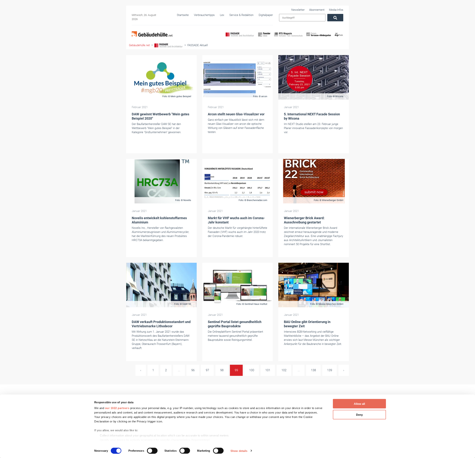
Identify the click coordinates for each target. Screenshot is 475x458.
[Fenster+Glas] (264, 37)
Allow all (359, 403)
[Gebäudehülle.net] (152, 34)
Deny (359, 414)
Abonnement (317, 9)
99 (236, 370)
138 (313, 370)
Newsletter (298, 9)
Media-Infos (336, 9)
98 (222, 370)
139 (329, 370)
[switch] (152, 451)
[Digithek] (339, 37)
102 (283, 370)
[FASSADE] (240, 37)
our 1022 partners (117, 408)
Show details (238, 450)
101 (267, 370)
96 (193, 370)
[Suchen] (335, 17)
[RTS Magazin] (288, 37)
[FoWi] (318, 37)
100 (251, 370)
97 (207, 370)
